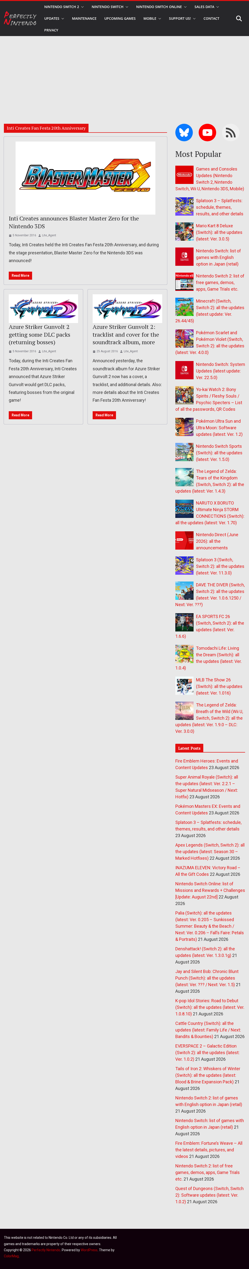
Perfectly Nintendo (46, 1250)
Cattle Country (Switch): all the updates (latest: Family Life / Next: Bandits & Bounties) (208, 1030)
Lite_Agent (49, 235)
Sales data (204, 6)
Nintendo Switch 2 (61, 6)
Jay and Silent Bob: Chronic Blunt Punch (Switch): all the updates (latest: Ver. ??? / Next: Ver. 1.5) (207, 978)
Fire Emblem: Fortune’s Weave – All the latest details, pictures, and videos (208, 1150)
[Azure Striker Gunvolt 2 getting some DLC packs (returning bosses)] (43, 308)
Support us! (180, 18)
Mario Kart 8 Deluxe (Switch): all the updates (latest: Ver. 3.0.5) (219, 232)
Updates (51, 18)
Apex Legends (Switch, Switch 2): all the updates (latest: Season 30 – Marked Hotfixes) (210, 851)
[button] (81, 6)
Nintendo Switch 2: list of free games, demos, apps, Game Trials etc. (220, 282)
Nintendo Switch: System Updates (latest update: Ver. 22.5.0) (220, 371)
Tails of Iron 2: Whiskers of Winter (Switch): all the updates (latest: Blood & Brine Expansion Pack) (207, 1075)
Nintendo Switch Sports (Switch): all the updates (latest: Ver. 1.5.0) (219, 453)
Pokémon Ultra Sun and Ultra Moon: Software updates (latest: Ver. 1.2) (219, 428)
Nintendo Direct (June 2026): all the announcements (217, 541)
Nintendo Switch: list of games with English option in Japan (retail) (218, 257)
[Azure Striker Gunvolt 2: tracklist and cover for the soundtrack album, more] (127, 308)
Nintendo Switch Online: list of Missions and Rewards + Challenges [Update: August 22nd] (210, 890)
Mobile (149, 18)
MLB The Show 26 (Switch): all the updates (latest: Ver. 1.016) (219, 686)
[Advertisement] (124, 72)
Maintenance (84, 18)
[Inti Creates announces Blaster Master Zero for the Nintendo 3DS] (85, 178)
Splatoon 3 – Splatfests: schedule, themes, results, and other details (219, 207)
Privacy (51, 30)
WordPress (89, 1250)
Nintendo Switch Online (159, 6)
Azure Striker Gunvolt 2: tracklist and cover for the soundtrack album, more (126, 334)
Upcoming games (120, 18)
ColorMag (11, 1256)
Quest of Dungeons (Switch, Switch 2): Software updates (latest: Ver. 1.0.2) (209, 1195)
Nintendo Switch (108, 6)
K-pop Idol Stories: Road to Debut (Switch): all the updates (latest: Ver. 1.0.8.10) (209, 1007)
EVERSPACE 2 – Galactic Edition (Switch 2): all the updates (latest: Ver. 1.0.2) (207, 1052)
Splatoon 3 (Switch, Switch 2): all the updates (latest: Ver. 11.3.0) (220, 566)
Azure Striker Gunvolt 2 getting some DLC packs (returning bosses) (39, 334)
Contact (211, 18)
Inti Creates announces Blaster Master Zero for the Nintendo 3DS (74, 222)
